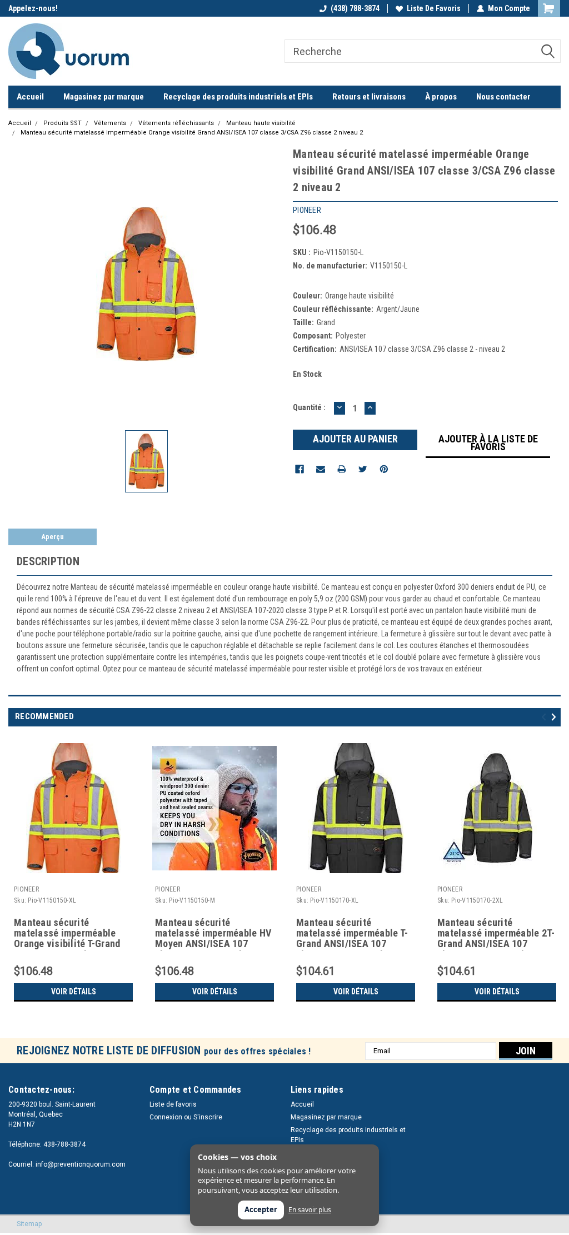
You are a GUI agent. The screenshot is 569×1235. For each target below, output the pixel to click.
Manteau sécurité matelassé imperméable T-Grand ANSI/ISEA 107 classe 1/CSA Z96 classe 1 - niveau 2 (353, 933)
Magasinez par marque (103, 97)
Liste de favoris (434, 8)
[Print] (341, 469)
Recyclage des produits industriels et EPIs (238, 97)
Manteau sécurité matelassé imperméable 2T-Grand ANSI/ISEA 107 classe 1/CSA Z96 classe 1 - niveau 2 (496, 933)
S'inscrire (207, 1117)
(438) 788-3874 (355, 8)
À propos (441, 97)
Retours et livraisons (369, 97)
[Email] (320, 469)
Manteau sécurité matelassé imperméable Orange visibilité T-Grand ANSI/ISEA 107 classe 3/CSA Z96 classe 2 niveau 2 (71, 933)
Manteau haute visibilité (261, 123)
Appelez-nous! (33, 8)
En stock (307, 374)
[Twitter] (362, 469)
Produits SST (62, 123)
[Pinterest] (384, 469)
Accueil (30, 97)
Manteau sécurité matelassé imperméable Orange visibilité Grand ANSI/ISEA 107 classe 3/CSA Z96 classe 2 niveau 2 (192, 132)
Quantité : (309, 407)
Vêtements (110, 123)
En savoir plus (309, 1210)
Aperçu (52, 536)
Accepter (260, 1209)
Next (555, 717)
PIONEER (26, 889)
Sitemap (29, 1224)
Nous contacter (503, 97)
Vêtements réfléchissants (176, 123)
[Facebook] (299, 469)
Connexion (165, 1117)
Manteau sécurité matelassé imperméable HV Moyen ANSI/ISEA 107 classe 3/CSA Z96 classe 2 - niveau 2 (213, 933)
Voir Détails (73, 991)
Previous (545, 717)
